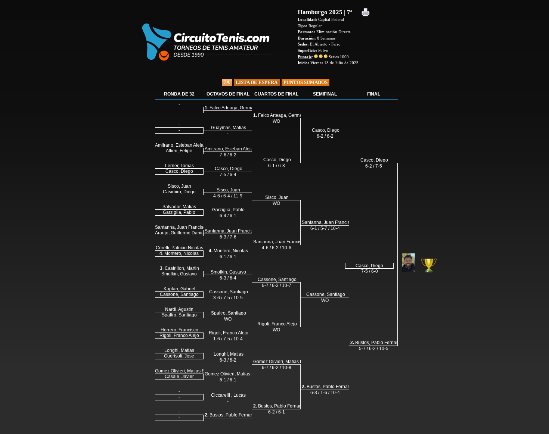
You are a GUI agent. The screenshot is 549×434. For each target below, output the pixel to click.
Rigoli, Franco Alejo (228, 332)
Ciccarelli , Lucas (228, 395)
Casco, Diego (228, 168)
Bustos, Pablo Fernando (231, 415)
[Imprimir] (366, 13)
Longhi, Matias (229, 354)
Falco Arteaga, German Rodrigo (239, 107)
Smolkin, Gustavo (228, 272)
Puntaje (305, 56)
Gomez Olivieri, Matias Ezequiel (237, 374)
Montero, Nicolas (228, 250)
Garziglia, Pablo (228, 209)
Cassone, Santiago (228, 291)
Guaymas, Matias (228, 127)
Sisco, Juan (228, 190)
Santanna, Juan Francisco (231, 231)
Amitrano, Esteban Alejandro (234, 149)
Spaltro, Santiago (228, 313)
